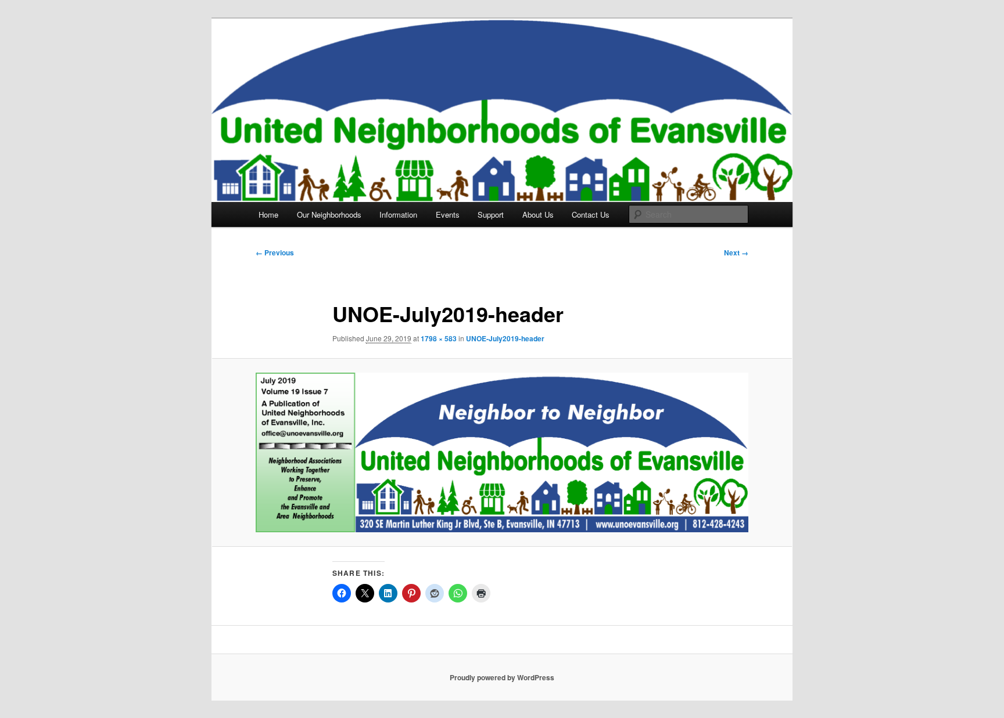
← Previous (275, 252)
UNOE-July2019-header (505, 338)
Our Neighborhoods (329, 214)
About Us (538, 214)
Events (448, 214)
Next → (736, 252)
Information (398, 214)
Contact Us (590, 214)
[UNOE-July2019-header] (502, 452)
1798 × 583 (439, 338)
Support (491, 214)
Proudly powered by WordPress (502, 677)
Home (268, 214)
